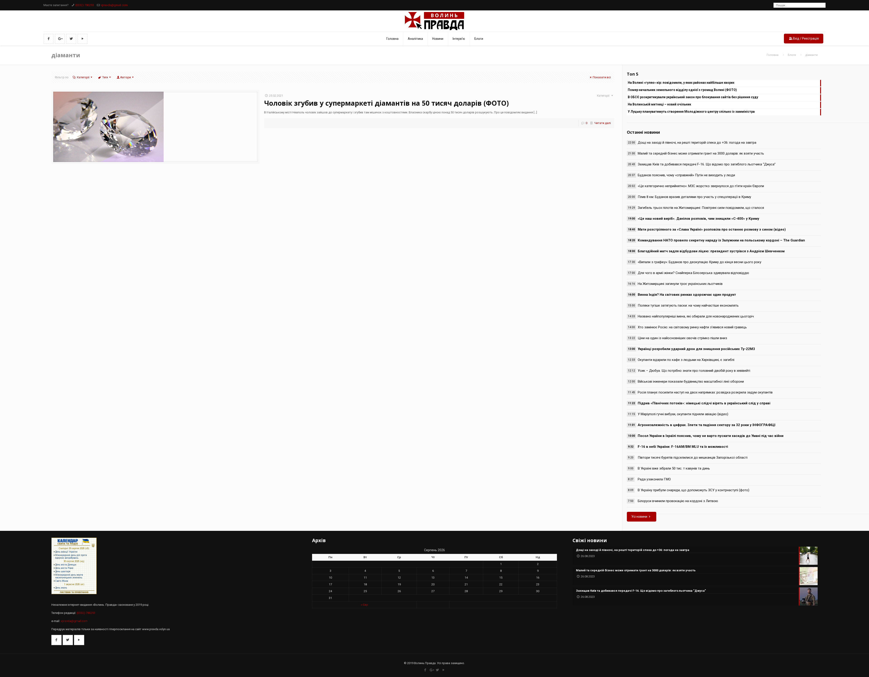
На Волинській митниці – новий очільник (659, 104)
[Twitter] (437, 670)
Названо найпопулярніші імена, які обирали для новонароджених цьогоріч (696, 316)
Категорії (83, 77)
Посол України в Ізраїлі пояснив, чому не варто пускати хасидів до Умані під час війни (710, 436)
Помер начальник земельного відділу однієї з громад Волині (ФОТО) (682, 90)
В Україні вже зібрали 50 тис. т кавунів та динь (674, 468)
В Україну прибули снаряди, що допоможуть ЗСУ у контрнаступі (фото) (693, 490)
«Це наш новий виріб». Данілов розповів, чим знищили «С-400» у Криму (698, 219)
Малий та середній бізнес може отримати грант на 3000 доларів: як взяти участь (701, 153)
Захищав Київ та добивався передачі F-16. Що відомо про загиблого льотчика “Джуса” (707, 164)
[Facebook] (425, 670)
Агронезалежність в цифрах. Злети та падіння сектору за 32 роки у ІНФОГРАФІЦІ (706, 425)
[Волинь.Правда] (434, 21)
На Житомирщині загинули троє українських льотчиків (680, 284)
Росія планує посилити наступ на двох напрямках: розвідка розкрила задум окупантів (705, 392)
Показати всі (602, 77)
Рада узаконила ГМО (654, 479)
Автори (125, 77)
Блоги (792, 55)
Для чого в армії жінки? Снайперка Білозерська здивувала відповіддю (693, 273)
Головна (772, 55)
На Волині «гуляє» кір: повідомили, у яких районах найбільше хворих (681, 82)
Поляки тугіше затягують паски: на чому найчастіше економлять (688, 305)
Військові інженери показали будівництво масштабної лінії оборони (691, 381)
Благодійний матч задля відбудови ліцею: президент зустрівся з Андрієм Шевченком (711, 251)
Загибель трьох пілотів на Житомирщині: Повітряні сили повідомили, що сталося (701, 208)
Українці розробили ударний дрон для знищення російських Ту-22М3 (696, 349)
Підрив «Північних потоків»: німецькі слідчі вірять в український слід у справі (704, 403)
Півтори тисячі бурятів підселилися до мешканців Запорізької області (692, 457)
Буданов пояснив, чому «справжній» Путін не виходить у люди (686, 175)
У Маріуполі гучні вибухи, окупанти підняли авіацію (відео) (683, 414)
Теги (105, 77)
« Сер (364, 604)
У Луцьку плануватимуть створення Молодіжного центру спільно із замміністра (691, 111)
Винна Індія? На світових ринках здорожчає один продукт (687, 295)
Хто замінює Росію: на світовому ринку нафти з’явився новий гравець (692, 327)
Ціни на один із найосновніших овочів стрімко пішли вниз (682, 338)
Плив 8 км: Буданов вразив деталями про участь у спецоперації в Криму (694, 197)
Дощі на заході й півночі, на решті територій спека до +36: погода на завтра (697, 143)
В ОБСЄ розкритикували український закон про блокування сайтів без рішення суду (693, 97)
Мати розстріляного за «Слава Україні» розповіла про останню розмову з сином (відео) (712, 229)
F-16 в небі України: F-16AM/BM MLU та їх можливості (683, 447)
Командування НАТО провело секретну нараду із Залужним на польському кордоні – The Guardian (721, 240)
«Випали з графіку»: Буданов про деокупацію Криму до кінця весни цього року (699, 262)
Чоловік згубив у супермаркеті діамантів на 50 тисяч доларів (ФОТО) (386, 103)
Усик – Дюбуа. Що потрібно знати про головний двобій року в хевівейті (694, 371)
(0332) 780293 (84, 5)
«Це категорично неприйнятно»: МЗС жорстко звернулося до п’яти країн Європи (701, 186)
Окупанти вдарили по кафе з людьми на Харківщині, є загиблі (686, 360)
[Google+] (431, 670)
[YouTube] (443, 670)
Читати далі (602, 123)
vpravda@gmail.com (114, 5)
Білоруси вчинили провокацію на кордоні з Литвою (678, 501)
